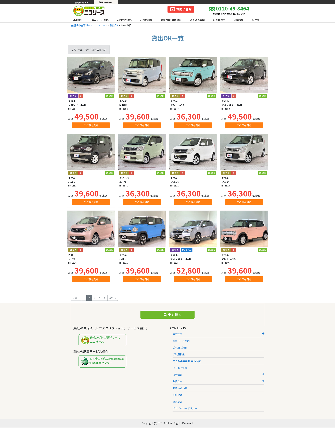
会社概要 (177, 401)
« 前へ (76, 298)
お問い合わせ (180, 388)
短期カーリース (106, 2)
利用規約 (177, 395)
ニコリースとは (100, 19)
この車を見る (91, 125)
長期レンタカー (81, 2)
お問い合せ (184, 9)
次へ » (112, 298)
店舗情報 (239, 19)
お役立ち (257, 19)
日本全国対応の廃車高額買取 (107, 361)
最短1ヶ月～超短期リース (105, 340)
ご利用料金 (146, 19)
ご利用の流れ (124, 19)
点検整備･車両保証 (171, 19)
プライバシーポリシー (185, 408)
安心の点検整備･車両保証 (187, 361)
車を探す (78, 19)
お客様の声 (219, 19)
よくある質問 (197, 19)
